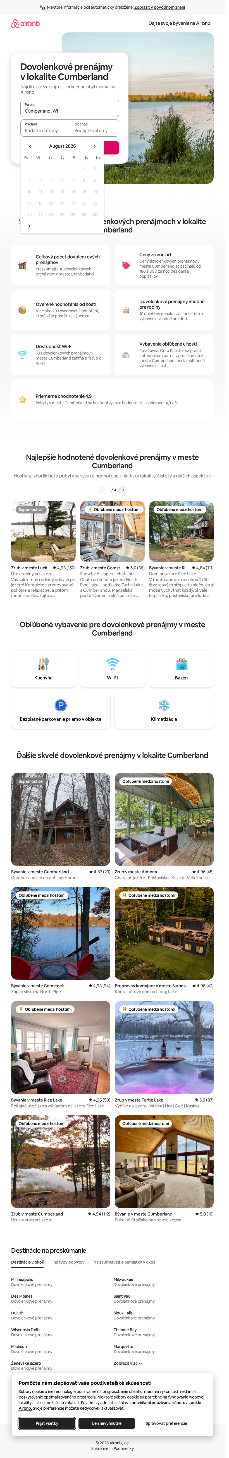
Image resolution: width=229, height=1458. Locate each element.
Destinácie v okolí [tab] (27, 1262)
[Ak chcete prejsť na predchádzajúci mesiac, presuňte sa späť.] (30, 146)
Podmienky (124, 1448)
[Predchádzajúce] (102, 490)
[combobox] (70, 111)
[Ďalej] (122, 490)
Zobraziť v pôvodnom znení (159, 7)
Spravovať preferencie (166, 1423)
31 (30, 226)
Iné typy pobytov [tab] (69, 1262)
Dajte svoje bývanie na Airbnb (179, 23)
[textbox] (45, 130)
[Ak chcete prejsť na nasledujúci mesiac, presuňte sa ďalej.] (94, 146)
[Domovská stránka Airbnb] (25, 23)
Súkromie (99, 1448)
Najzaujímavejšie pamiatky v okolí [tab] (124, 1262)
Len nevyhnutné (106, 1423)
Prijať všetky (46, 1423)
